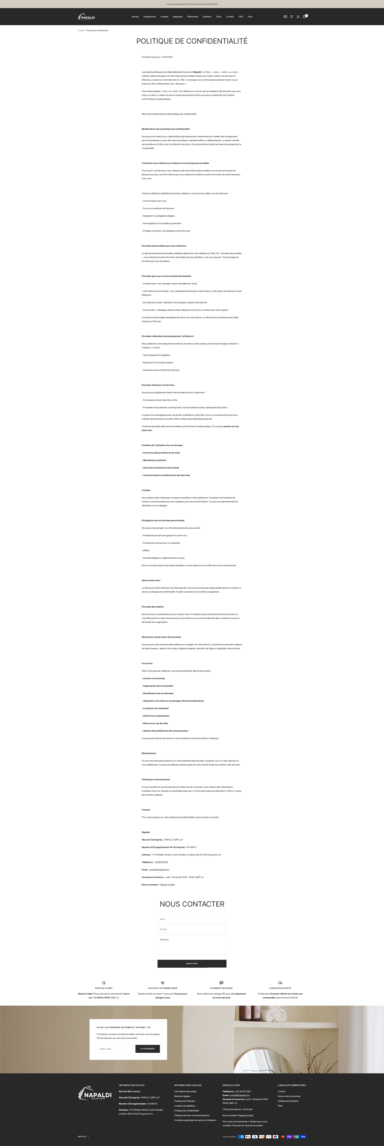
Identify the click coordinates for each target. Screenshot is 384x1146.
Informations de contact (185, 1091)
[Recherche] (291, 16)
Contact (230, 16)
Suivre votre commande (289, 1096)
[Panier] (304, 16)
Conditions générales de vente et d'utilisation (195, 1120)
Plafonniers (192, 16)
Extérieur (207, 16)
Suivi (250, 16)
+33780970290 (161, 862)
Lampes (164, 16)
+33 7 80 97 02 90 (242, 1091)
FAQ (240, 16)
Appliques (177, 16)
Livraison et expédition (184, 1105)
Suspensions (149, 16)
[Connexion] (298, 16)
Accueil (135, 16)
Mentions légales (182, 1096)
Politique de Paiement (184, 1101)
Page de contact (167, 884)
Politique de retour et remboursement (191, 1115)
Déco (218, 16)
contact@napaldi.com (159, 869)
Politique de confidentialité (186, 1110)
